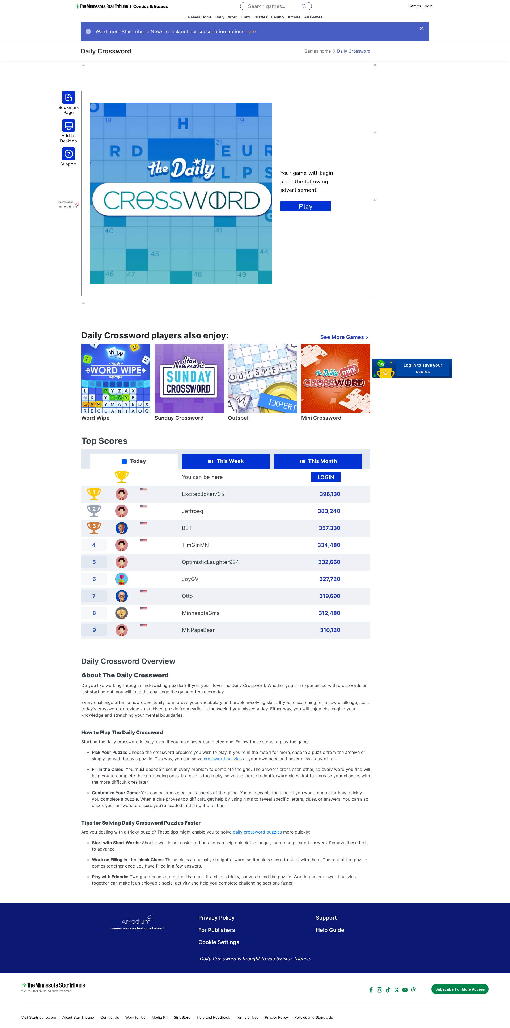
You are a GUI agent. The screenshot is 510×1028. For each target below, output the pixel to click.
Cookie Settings (218, 942)
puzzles (260, 17)
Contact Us (109, 1017)
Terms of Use (247, 1017)
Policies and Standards (313, 1017)
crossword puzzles (223, 758)
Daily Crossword (354, 51)
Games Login (420, 6)
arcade (294, 17)
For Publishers (216, 930)
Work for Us (135, 1017)
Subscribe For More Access (460, 989)
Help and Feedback (213, 1017)
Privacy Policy (216, 918)
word (233, 17)
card (245, 17)
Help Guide (330, 930)
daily (219, 17)
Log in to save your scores (422, 368)
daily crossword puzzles (257, 832)
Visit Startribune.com (38, 1017)
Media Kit (159, 1017)
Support (326, 918)
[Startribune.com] (101, 6)
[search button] (304, 6)
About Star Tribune (78, 1017)
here (251, 31)
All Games (313, 17)
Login (326, 477)
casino (277, 17)
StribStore (182, 1017)
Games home (200, 17)
